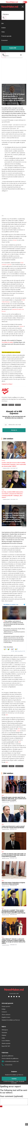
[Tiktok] (16, 996)
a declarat (21, 326)
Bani (4, 91)
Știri (4, 510)
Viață (3, 489)
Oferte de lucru (6, 1014)
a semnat (18, 730)
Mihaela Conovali (7, 524)
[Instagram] (14, 996)
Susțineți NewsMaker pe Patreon (11, 1020)
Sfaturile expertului (6, 1043)
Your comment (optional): (11, 1096)
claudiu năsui (4, 766)
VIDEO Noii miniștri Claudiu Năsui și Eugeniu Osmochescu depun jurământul (13, 883)
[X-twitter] (11, 996)
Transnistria (4, 1032)
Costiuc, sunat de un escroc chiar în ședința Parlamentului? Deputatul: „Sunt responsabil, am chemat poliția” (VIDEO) (14, 464)
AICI (7, 714)
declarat (15, 240)
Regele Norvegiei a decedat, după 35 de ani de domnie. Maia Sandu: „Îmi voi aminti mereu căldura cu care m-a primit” (14, 799)
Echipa (3, 1009)
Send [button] (1, 1106)
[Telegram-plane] (19, 996)
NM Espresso (5, 1030)
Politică (3, 460)
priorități (11, 766)
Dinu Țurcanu (11, 404)
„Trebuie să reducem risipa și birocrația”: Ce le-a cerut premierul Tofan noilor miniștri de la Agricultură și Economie (14, 855)
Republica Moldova (19, 766)
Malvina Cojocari (6, 103)
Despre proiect (6, 1006)
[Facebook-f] (8, 996)
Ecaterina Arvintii (6, 468)
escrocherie (18, 404)
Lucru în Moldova (6, 1040)
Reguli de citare (6, 1017)
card (5, 404)
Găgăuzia (4, 1035)
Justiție (3, 1038)
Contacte (4, 1012)
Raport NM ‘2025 (6, 1046)
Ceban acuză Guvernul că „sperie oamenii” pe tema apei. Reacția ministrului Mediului (13, 827)
